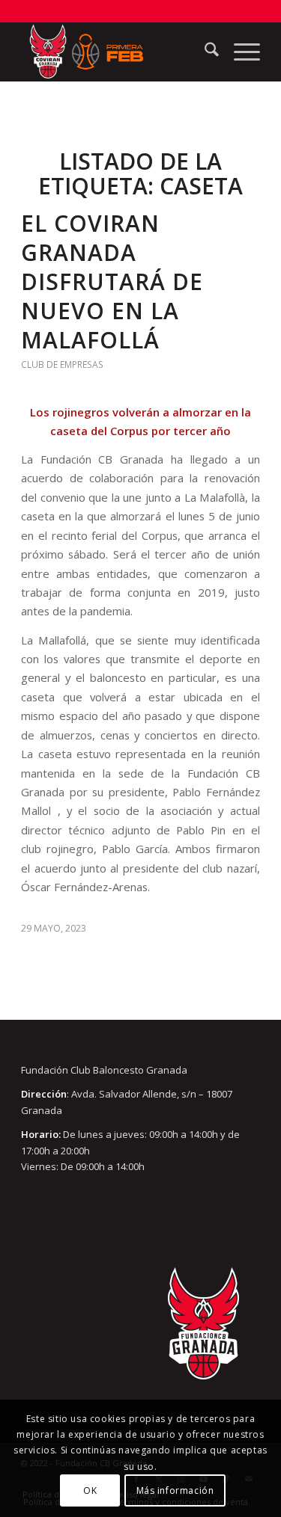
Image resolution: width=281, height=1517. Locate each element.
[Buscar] (204, 51)
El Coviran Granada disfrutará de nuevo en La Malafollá (112, 281)
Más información (175, 1490)
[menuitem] (204, 51)
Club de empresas (62, 364)
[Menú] (239, 51)
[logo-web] (116, 51)
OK (90, 1490)
